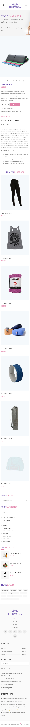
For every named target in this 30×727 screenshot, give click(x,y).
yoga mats (15, 598)
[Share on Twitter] (16, 81)
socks (3, 596)
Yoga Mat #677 (6, 258)
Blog (15, 624)
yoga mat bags (6, 598)
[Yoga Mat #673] (15, 418)
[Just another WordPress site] (15, 5)
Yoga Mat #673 (6, 438)
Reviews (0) (5, 124)
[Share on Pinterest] (23, 81)
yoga (25, 596)
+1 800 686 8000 (9, 678)
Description (5, 116)
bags (20, 590)
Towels (5, 525)
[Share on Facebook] (13, 81)
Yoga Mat (18, 111)
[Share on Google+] (20, 81)
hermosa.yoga (9, 684)
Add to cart (15, 104)
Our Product (6, 520)
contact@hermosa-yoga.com (13, 681)
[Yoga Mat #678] (15, 192)
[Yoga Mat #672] (15, 283)
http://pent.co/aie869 (12, 710)
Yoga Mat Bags (7, 536)
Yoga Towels (6, 541)
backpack (13, 590)
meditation (23, 593)
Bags (9, 111)
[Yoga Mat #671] (15, 463)
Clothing (5, 514)
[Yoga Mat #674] (15, 373)
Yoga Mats (6, 538)
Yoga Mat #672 (6, 303)
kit (17, 593)
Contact (15, 627)
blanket (4, 593)
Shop (15, 621)
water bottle (17, 596)
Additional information (10, 120)
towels (10, 596)
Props (13, 111)
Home (15, 618)
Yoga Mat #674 (6, 393)
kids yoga (11, 593)
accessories (5, 590)
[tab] (5, 117)
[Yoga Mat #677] (15, 237)
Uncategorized (7, 528)
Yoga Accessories (8, 530)
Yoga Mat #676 (6, 348)
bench (25, 590)
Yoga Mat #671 (6, 483)
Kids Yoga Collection (8, 517)
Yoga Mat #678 (6, 213)
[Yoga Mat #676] (15, 328)
